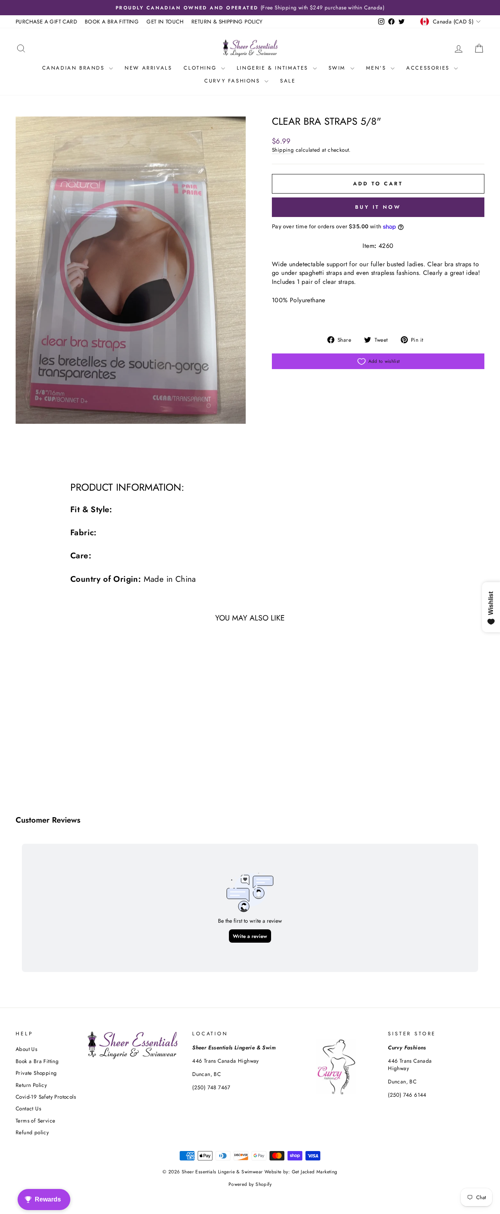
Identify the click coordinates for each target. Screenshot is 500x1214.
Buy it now (378, 207)
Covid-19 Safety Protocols (46, 1097)
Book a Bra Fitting (37, 1061)
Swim (338, 68)
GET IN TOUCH (165, 21)
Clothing (201, 68)
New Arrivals (148, 68)
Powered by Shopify (250, 1184)
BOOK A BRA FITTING (112, 21)
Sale (287, 80)
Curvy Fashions (233, 80)
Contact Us (28, 1108)
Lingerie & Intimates (274, 68)
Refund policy (32, 1132)
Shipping (283, 150)
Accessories (429, 68)
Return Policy (31, 1085)
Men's (377, 68)
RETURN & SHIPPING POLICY (227, 21)
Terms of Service (35, 1120)
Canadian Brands (74, 68)
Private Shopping (36, 1073)
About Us (26, 1049)
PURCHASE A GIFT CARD (46, 21)
